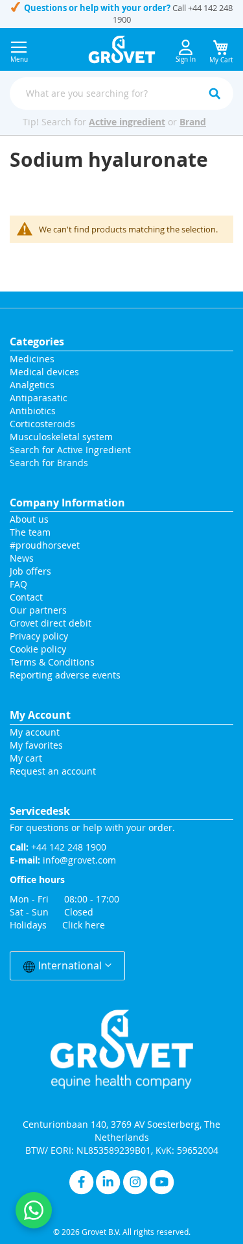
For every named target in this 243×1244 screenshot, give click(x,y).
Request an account (53, 771)
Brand (192, 122)
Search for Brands (49, 462)
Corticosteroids (42, 423)
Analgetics (32, 385)
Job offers (30, 571)
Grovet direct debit (50, 623)
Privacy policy (39, 636)
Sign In (186, 59)
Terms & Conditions (52, 662)
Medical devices (44, 372)
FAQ (18, 584)
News (22, 558)
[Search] (214, 93)
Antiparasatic (38, 398)
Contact (27, 597)
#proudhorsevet (45, 545)
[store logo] (121, 49)
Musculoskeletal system (61, 436)
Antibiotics (33, 410)
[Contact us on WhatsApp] (34, 1210)
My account (35, 732)
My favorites (36, 745)
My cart (26, 758)
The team (30, 532)
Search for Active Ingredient (70, 449)
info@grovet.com (79, 860)
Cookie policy (38, 649)
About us (29, 519)
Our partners (38, 610)
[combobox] (121, 93)
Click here (83, 925)
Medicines (32, 359)
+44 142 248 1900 (68, 847)
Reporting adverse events (65, 675)
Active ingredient (127, 122)
